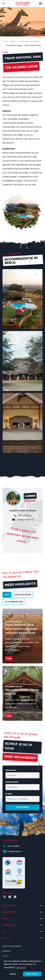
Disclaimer (6, 951)
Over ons (6, 938)
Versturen (22, 807)
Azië (4, 931)
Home (5, 41)
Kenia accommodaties (29, 41)
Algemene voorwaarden (11, 946)
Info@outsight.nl (14, 851)
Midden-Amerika (10, 905)
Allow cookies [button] (32, 974)
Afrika (5, 918)
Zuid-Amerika (8, 912)
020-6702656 (13, 846)
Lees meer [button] (21, 968)
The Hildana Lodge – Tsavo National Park (23, 45)
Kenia (13, 41)
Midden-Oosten (9, 925)
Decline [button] (13, 974)
